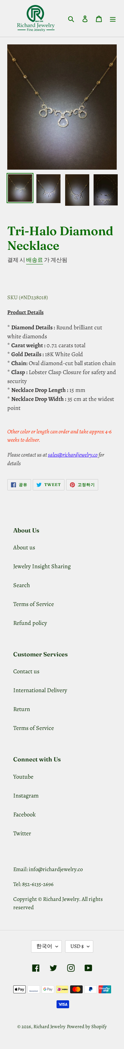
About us (24, 547)
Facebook (24, 814)
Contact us (26, 671)
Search (21, 585)
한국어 (44, 946)
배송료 (34, 260)
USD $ (77, 946)
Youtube (23, 777)
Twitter (22, 833)
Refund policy (30, 623)
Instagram (26, 796)
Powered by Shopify (87, 1026)
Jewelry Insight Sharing (42, 566)
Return (21, 709)
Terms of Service (33, 604)
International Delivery (40, 690)
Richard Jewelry (49, 1026)
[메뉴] (113, 18)
